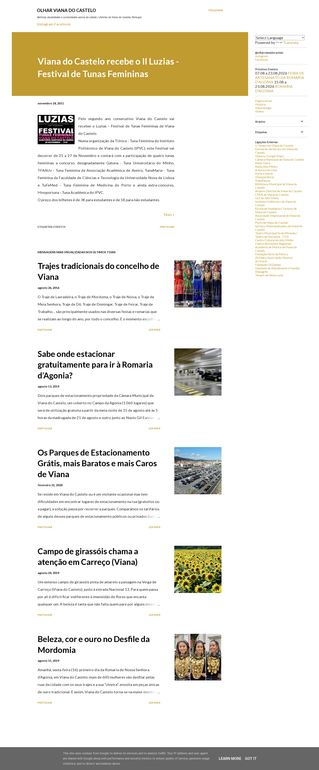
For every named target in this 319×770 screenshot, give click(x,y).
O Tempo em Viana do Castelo (274, 145)
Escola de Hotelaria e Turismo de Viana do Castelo (276, 210)
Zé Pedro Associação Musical (273, 257)
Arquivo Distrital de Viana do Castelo (278, 191)
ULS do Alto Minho (267, 198)
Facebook (62, 24)
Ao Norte (261, 261)
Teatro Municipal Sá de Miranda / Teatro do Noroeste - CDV (276, 234)
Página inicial (263, 101)
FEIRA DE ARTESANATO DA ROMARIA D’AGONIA (279, 77)
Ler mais (154, 329)
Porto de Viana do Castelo (271, 222)
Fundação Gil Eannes (268, 264)
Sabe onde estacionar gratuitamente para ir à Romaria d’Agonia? (95, 364)
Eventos (60, 226)
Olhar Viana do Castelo (66, 10)
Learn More (230, 758)
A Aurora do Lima (266, 170)
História (260, 104)
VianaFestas (262, 180)
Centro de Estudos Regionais (273, 243)
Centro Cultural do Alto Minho (274, 240)
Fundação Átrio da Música (271, 254)
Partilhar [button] (167, 226)
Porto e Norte (264, 173)
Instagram (45, 24)
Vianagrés (261, 271)
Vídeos (259, 111)
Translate (291, 42)
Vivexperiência (264, 177)
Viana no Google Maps (269, 156)
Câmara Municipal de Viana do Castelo (279, 159)
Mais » (169, 214)
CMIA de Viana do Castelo (272, 194)
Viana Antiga (263, 108)
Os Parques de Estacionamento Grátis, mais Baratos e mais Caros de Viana (97, 463)
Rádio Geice (262, 163)
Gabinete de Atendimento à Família (277, 268)
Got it (251, 758)
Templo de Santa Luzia (269, 275)
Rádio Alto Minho (266, 166)
